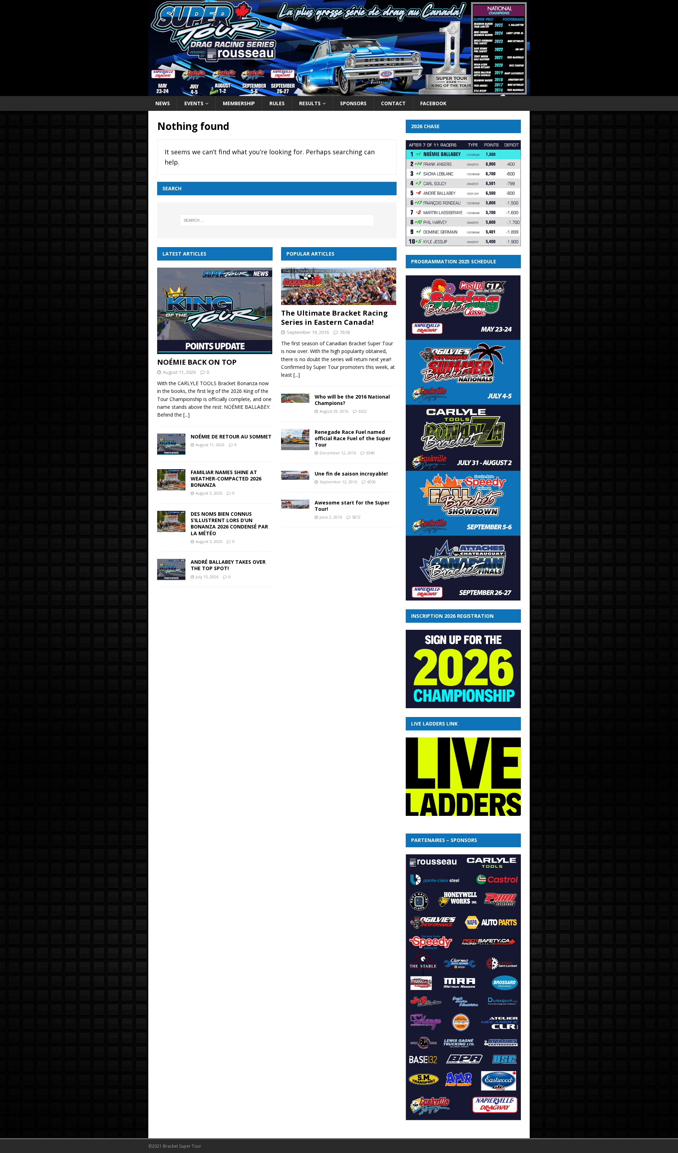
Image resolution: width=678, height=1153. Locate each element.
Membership (239, 103)
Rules (277, 103)
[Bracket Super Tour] (339, 91)
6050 (371, 481)
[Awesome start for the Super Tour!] (295, 504)
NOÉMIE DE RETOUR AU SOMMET (231, 436)
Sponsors (353, 103)
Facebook (433, 103)
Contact (393, 103)
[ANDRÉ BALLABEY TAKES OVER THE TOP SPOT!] (171, 569)
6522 (362, 411)
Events (193, 103)
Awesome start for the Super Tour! (352, 505)
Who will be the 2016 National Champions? (352, 399)
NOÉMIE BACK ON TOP (197, 362)
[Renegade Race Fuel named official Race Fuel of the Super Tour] (295, 439)
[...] (186, 414)
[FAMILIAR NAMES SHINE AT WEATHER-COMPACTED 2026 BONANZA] (171, 479)
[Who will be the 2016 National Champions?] (295, 398)
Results (310, 103)
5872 (356, 517)
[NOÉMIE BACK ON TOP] (215, 311)
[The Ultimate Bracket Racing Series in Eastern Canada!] (339, 286)
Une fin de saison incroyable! (351, 473)
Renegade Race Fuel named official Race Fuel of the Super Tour (353, 438)
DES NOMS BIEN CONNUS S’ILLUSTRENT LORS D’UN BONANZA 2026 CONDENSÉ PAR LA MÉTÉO (229, 523)
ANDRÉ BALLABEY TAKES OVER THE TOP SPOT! (228, 565)
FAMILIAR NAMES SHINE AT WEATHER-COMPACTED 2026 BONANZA (226, 478)
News (162, 103)
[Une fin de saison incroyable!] (295, 475)
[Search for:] (277, 220)
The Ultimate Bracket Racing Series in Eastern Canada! (334, 317)
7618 (345, 332)
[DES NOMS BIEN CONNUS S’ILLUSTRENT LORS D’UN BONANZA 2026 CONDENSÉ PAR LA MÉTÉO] (171, 521)
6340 (370, 452)
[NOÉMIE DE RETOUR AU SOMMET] (171, 444)
